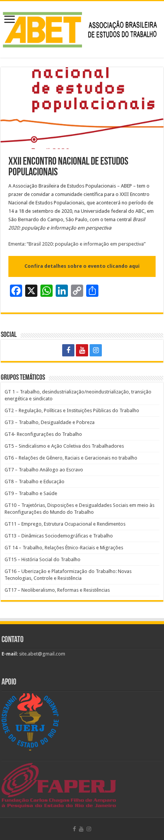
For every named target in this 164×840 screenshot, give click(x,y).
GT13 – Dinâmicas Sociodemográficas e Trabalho (59, 536)
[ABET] (82, 28)
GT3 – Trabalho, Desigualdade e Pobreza (50, 422)
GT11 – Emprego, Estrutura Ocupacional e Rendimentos (65, 524)
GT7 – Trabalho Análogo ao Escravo (44, 470)
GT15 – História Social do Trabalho (42, 559)
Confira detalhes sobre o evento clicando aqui (82, 266)
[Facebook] (68, 350)
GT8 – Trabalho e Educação (34, 481)
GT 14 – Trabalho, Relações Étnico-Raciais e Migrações (64, 547)
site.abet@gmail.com (41, 654)
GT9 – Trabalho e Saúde (31, 493)
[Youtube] (82, 350)
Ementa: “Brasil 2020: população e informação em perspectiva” (77, 244)
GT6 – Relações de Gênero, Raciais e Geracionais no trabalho (71, 458)
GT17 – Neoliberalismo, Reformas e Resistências (57, 590)
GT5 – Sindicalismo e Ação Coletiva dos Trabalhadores (64, 446)
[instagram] (96, 350)
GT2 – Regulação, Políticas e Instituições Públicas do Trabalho (72, 410)
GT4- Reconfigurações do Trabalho (43, 434)
